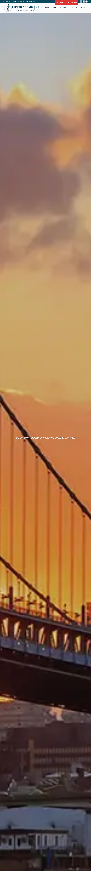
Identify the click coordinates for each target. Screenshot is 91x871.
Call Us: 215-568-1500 (67, 2)
